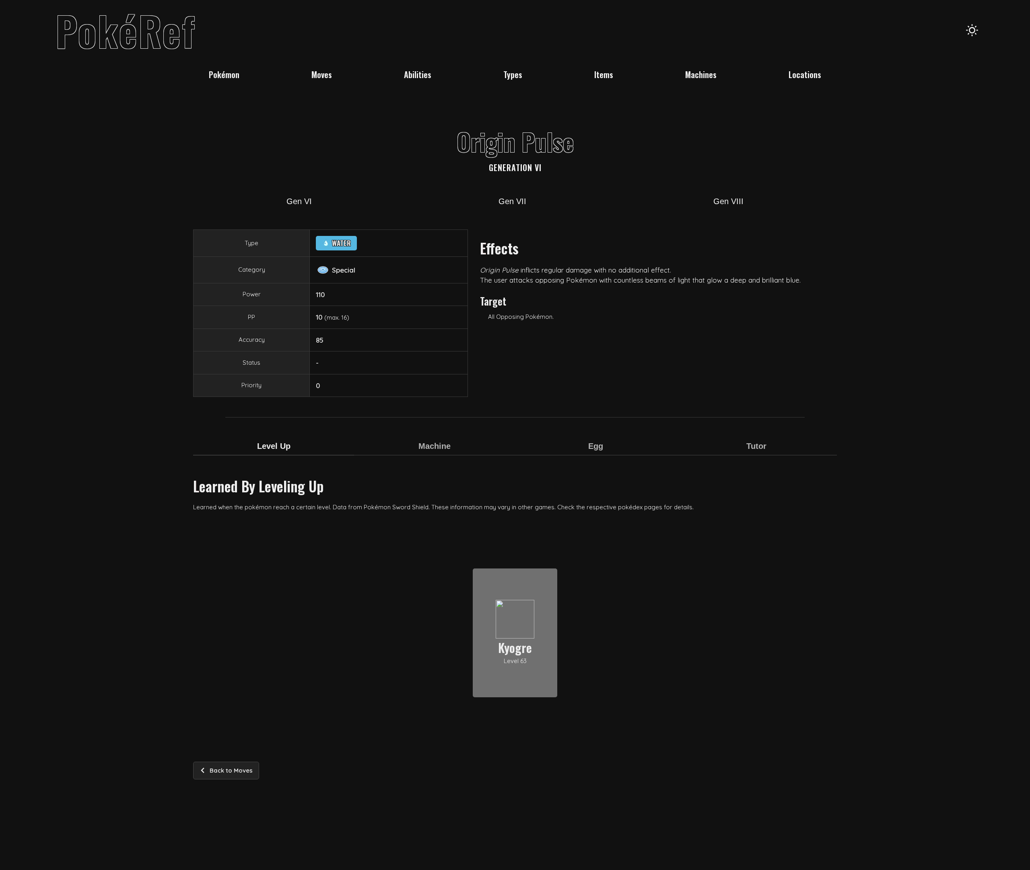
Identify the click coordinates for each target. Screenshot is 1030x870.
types (512, 74)
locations (805, 74)
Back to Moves (231, 770)
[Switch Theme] (972, 30)
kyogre (515, 648)
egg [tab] (595, 446)
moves (321, 74)
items (603, 74)
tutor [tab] (756, 446)
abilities (417, 74)
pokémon (224, 74)
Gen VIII (728, 201)
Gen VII (512, 201)
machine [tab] (434, 446)
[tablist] (515, 451)
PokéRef (126, 30)
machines (701, 74)
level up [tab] (273, 446)
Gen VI (299, 201)
